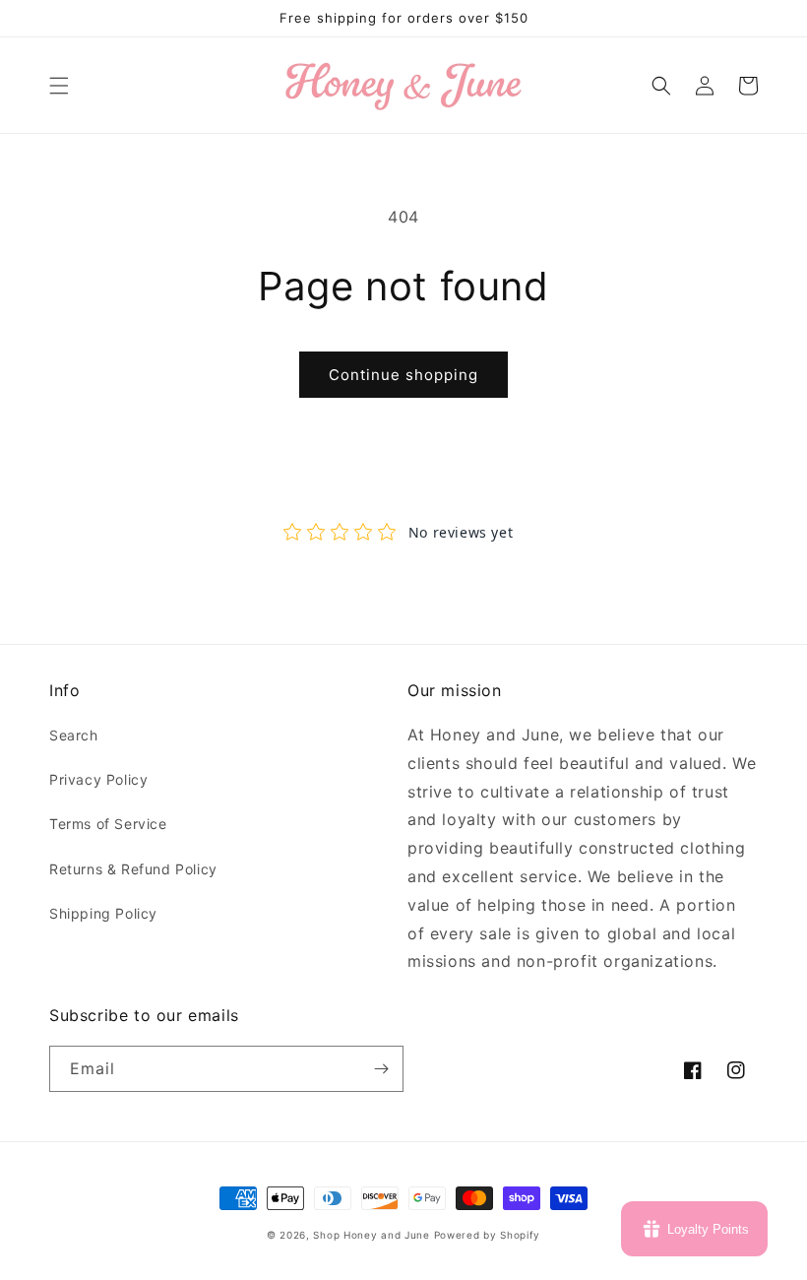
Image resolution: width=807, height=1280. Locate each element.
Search (73, 735)
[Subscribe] (381, 1069)
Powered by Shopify (487, 1235)
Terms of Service (108, 823)
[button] (59, 85)
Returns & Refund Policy (133, 869)
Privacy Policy (98, 779)
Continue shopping (403, 374)
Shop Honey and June (371, 1235)
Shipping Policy (103, 913)
